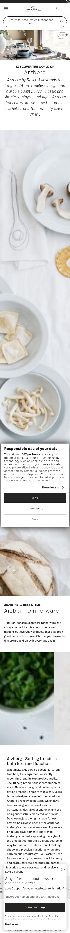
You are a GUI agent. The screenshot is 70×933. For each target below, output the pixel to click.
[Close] (63, 869)
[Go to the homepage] (33, 8)
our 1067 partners (27, 454)
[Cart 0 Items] (64, 8)
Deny (35, 519)
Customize (33, 508)
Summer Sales (7, 2)
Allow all (35, 497)
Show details (50, 487)
